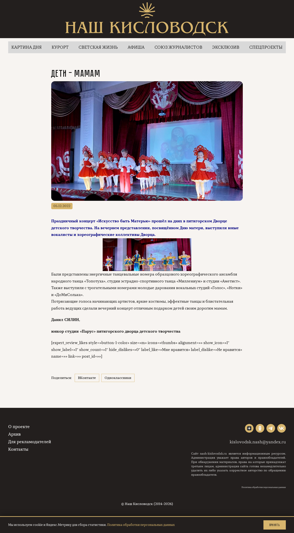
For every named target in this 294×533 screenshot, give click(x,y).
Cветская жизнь (98, 47)
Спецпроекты (266, 47)
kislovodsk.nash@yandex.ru (258, 442)
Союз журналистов (178, 47)
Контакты (18, 449)
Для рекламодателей (29, 441)
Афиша (136, 47)
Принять (274, 525)
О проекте (19, 426)
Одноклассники (118, 378)
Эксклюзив (225, 47)
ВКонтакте (87, 378)
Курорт (60, 47)
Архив (14, 434)
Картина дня (26, 47)
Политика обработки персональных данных (263, 487)
